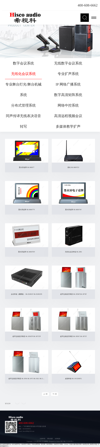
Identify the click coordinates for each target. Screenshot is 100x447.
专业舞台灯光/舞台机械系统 (23, 89)
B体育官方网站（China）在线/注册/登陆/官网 (67, 444)
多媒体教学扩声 (68, 126)
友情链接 (57, 438)
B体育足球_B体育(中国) (90, 444)
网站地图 (50, 438)
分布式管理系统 (23, 105)
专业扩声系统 (68, 74)
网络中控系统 (68, 105)
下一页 (55, 394)
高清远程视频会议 (68, 116)
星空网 (43, 444)
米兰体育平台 (16, 444)
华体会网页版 (36, 444)
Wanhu (58, 441)
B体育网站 (49, 444)
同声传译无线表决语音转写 (23, 121)
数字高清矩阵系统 (68, 95)
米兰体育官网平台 (5, 444)
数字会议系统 (23, 63)
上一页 (45, 394)
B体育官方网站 (26, 444)
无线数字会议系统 (68, 63)
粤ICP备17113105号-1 (66, 441)
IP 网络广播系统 (68, 84)
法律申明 (42, 438)
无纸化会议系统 (23, 74)
